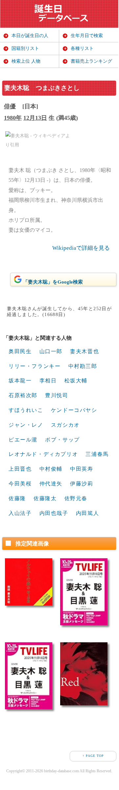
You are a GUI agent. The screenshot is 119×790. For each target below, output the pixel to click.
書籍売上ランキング (91, 61)
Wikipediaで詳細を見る (81, 248)
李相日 (48, 380)
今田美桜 (20, 483)
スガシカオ (65, 425)
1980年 (13, 118)
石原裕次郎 (23, 395)
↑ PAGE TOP (93, 756)
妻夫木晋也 (84, 351)
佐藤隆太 (45, 498)
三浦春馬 (96, 454)
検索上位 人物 (26, 61)
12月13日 (35, 118)
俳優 (10, 106)
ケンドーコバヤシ (74, 410)
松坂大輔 (75, 380)
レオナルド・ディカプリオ (43, 454)
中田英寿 (81, 469)
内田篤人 (87, 513)
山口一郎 (50, 351)
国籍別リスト (25, 48)
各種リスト (82, 48)
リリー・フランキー (34, 366)
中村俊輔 (50, 469)
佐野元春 (75, 498)
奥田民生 (20, 351)
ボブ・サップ (62, 439)
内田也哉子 (53, 513)
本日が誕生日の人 (30, 35)
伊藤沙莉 (81, 483)
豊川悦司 (56, 395)
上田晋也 (20, 469)
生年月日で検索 (87, 35)
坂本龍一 (20, 380)
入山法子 (20, 513)
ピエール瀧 (23, 439)
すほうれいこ (26, 410)
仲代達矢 (50, 483)
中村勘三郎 (82, 366)
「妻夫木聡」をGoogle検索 (53, 282)
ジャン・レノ (26, 425)
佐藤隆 (17, 498)
